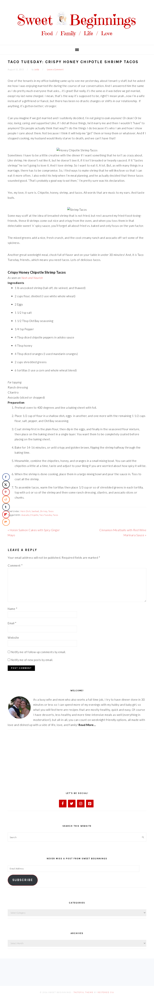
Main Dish (25, 511)
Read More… (87, 724)
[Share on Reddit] (6, 499)
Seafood (35, 511)
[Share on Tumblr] (6, 507)
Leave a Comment (55, 69)
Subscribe (22, 880)
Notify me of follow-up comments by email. (38, 652)
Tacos (51, 511)
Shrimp (43, 511)
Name (12, 608)
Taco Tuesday (45, 515)
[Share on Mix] (6, 522)
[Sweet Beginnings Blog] (77, 39)
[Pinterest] (90, 803)
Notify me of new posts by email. (32, 660)
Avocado (25, 515)
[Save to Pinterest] (6, 492)
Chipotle (34, 515)
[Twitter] (71, 803)
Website (13, 637)
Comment (15, 565)
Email (12, 623)
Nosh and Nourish (32, 277)
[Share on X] (6, 484)
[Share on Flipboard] (6, 514)
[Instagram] (81, 803)
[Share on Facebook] (6, 477)
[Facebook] (62, 803)
